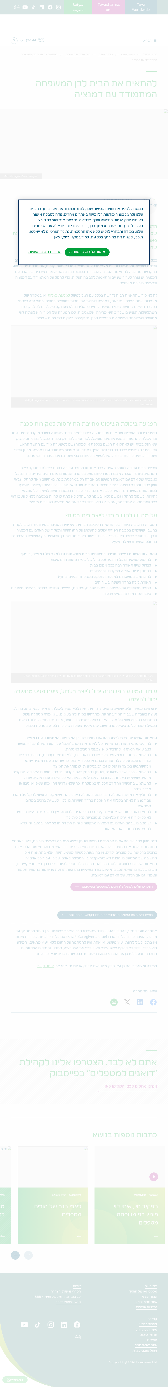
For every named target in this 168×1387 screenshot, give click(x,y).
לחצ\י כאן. (61, 237)
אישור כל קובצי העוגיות (87, 252)
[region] (84, 232)
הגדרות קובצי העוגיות (44, 252)
